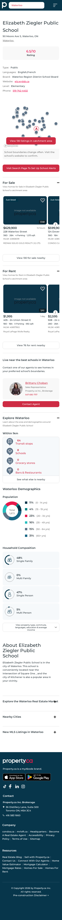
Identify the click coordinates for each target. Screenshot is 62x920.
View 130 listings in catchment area (31, 141)
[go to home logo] (18, 761)
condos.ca (8, 831)
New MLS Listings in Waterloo (23, 732)
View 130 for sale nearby (31, 257)
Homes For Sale (33, 868)
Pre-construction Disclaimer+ (31, 895)
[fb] (11, 786)
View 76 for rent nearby (31, 345)
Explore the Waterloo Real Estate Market (30, 701)
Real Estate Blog (12, 857)
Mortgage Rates (11, 868)
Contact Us (8, 860)
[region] (31, 123)
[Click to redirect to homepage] (4, 5)
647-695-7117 (31, 395)
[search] (26, 5)
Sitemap (35, 838)
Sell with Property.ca (36, 857)
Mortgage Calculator (36, 864)
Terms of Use (19, 838)
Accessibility (36, 835)
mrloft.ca (22, 831)
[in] (23, 786)
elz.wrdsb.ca (22, 81)
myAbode (27, 768)
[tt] (5, 786)
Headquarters (38, 831)
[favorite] (42, 200)
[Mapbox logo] (11, 146)
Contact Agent (31, 404)
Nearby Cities (12, 716)
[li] (17, 786)
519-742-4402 (20, 90)
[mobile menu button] (57, 5)
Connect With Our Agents (33, 860)
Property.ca (10, 768)
